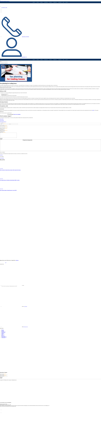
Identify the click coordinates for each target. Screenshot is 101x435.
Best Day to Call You (3, 128)
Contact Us (66, 2)
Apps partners (60, 2)
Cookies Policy (3, 337)
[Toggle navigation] (0, 58)
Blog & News (55, 2)
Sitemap (3, 333)
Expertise (41, 2)
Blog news (3, 335)
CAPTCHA (1, 138)
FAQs (2, 334)
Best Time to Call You (3, 130)
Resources (51, 2)
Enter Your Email (3, 375)
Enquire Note (2, 132)
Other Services (46, 2)
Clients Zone (3, 332)
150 (5, 262)
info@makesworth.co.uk (3, 121)
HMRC (93, 110)
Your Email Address (3, 125)
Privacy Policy (3, 336)
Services (38, 2)
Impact (63, 2)
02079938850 (25, 36)
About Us (34, 2)
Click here (17, 260)
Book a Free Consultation (17, 114)
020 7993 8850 (2, 120)
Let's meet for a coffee (4, 7)
